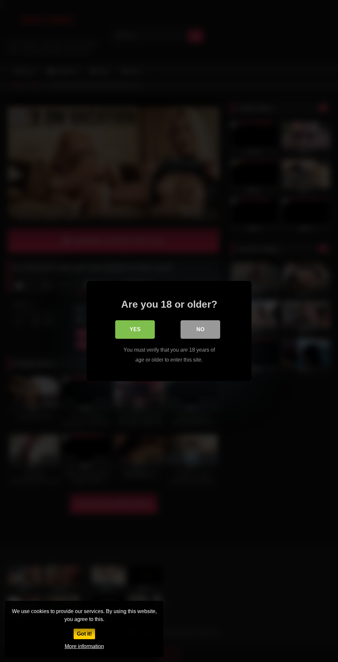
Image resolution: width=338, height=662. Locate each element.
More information (84, 646)
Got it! (84, 634)
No (200, 329)
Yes (135, 329)
